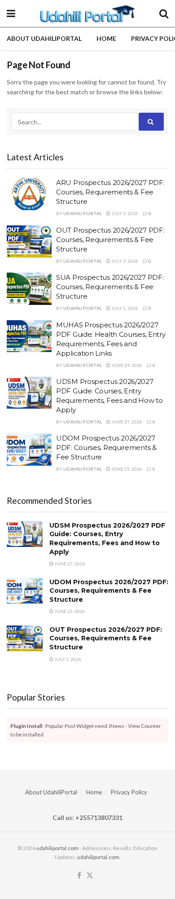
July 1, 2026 (124, 308)
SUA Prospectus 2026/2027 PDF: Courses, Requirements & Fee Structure (109, 286)
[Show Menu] (11, 13)
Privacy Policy (129, 792)
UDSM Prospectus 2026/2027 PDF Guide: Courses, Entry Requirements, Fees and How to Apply (107, 538)
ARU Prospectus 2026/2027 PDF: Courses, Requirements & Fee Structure (110, 192)
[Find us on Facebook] (79, 876)
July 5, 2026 (124, 213)
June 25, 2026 (126, 469)
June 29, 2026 (126, 365)
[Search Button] (163, 13)
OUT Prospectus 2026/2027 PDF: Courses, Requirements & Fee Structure (110, 239)
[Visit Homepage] (87, 13)
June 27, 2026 (126, 421)
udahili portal (82, 213)
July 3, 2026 (124, 261)
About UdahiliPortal (44, 38)
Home (106, 38)
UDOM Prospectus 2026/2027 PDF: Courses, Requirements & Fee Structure (106, 447)
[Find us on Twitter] (89, 876)
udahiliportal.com (57, 848)
